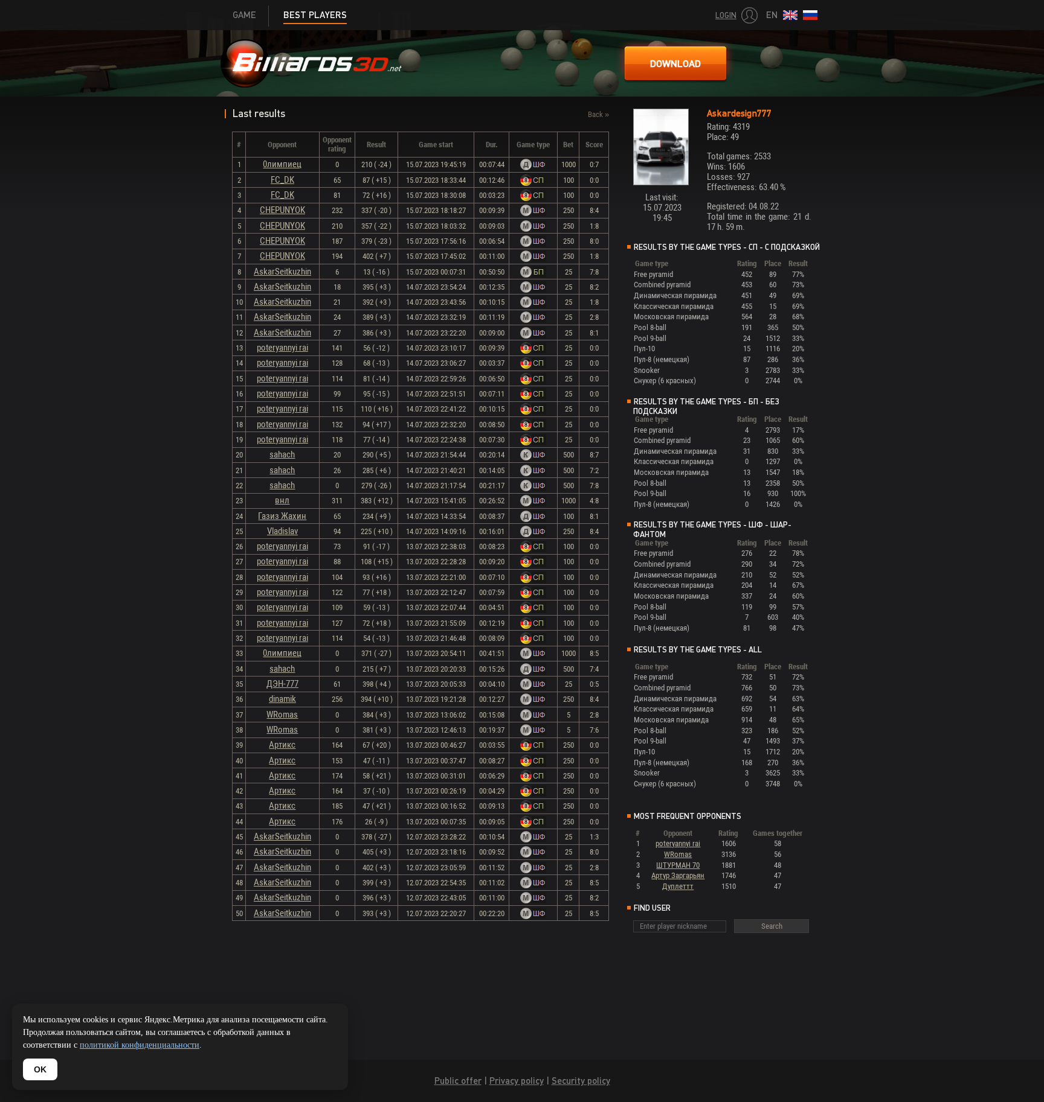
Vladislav (282, 531)
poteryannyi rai (282, 347)
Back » (598, 114)
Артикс (282, 744)
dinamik (282, 698)
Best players (315, 15)
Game (244, 15)
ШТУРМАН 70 (678, 865)
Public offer (458, 1080)
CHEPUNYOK (282, 210)
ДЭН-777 (282, 683)
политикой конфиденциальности (139, 1044)
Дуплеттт (678, 886)
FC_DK (282, 179)
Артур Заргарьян (677, 875)
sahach (282, 454)
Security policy (581, 1080)
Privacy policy (516, 1080)
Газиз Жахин (282, 516)
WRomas (282, 714)
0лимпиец (282, 164)
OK (40, 1069)
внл (282, 500)
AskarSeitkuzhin (282, 271)
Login (725, 15)
